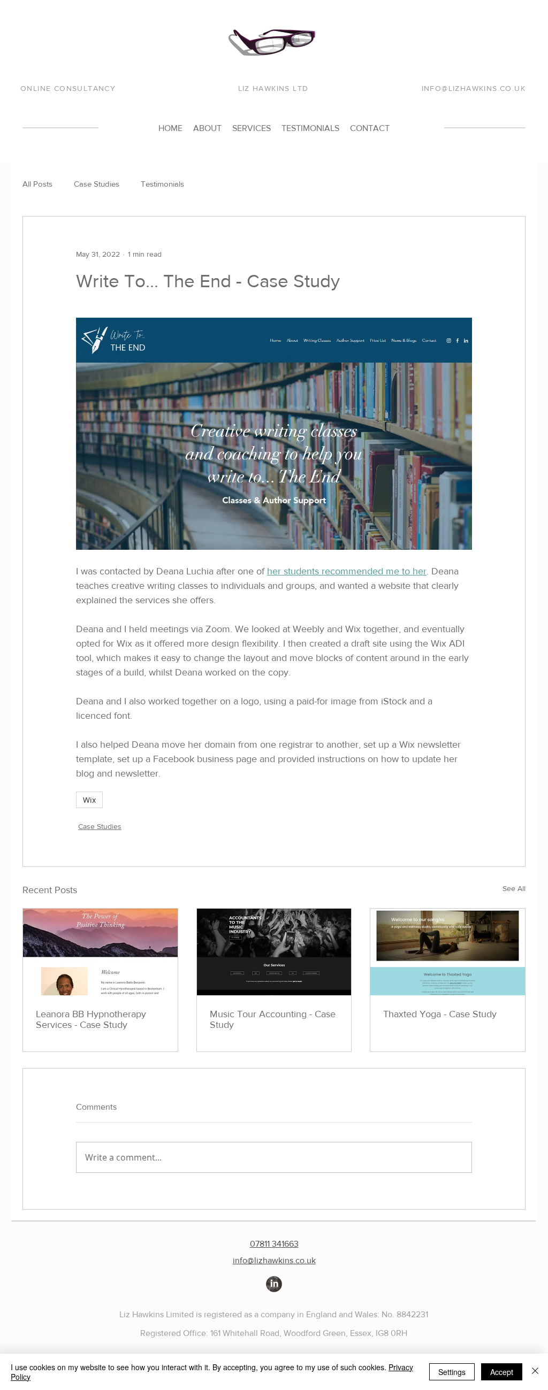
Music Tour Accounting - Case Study (273, 1019)
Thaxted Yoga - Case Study (440, 1014)
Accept (501, 1371)
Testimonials (162, 183)
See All (514, 888)
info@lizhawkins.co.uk (274, 1260)
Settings (452, 1371)
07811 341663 (274, 1243)
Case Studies (96, 183)
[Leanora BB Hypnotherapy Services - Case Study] (100, 952)
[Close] (535, 1371)
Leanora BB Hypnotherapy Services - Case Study (91, 1019)
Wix (89, 800)
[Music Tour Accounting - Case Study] (274, 952)
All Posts (37, 183)
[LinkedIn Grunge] (274, 1284)
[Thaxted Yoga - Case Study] (447, 952)
